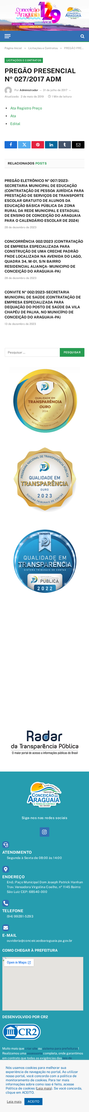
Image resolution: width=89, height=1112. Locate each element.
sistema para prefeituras (60, 1048)
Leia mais (44, 1088)
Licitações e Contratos (23, 60)
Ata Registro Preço (26, 108)
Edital (15, 124)
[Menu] (7, 36)
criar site (31, 1048)
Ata (13, 116)
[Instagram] (44, 832)
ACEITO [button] (33, 1101)
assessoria (34, 1053)
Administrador (29, 90)
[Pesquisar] (82, 36)
